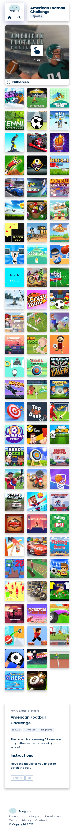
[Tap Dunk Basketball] (37, 411)
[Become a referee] (37, 434)
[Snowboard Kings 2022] (14, 98)
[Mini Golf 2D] (14, 568)
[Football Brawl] (59, 389)
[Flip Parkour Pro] (14, 165)
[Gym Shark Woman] (14, 255)
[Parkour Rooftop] (14, 344)
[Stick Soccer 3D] (59, 299)
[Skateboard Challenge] (14, 322)
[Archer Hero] (14, 613)
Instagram (34, 816)
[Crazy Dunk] (37, 299)
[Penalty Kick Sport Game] (14, 658)
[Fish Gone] (59, 546)
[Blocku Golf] (14, 232)
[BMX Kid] (37, 232)
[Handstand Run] (14, 142)
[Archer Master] (37, 456)
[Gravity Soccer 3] (37, 120)
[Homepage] (14, 8)
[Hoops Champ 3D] (59, 210)
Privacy (26, 820)
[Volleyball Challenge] (37, 501)
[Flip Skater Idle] (37, 479)
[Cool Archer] (37, 367)
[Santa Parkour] (59, 456)
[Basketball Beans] (59, 255)
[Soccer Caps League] (59, 591)
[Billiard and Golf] (59, 613)
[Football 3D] (59, 411)
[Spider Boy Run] (59, 501)
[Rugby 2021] (14, 591)
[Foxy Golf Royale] (59, 232)
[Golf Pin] (14, 367)
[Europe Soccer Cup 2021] (59, 568)
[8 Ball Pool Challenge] (37, 680)
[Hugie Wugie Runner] (59, 98)
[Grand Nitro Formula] (37, 142)
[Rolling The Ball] (59, 524)
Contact (41, 820)
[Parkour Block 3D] (37, 636)
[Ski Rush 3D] (59, 120)
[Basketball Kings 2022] (59, 142)
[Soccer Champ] (37, 658)
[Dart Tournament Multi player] (59, 367)
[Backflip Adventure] (37, 568)
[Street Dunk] (59, 636)
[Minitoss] (37, 344)
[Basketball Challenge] (59, 479)
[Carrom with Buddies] (14, 524)
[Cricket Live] (37, 187)
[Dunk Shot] (14, 277)
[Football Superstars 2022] (14, 210)
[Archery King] (14, 479)
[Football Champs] (37, 389)
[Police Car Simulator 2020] (14, 187)
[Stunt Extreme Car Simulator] (37, 546)
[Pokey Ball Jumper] (14, 636)
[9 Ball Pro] (37, 165)
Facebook (16, 816)
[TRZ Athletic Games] (59, 658)
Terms (13, 820)
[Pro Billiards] (37, 210)
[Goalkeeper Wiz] (14, 389)
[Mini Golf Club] (59, 165)
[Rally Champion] (14, 501)
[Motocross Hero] (37, 613)
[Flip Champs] (14, 546)
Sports (35, 710)
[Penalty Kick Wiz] (37, 98)
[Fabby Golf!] (37, 255)
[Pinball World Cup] (59, 277)
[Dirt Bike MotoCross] (37, 277)
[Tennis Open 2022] (14, 120)
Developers (53, 816)
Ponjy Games (18, 710)
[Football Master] (59, 322)
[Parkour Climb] (37, 524)
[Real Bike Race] (37, 591)
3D (29, 778)
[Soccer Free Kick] (37, 322)
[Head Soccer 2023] (14, 456)
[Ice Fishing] (14, 299)
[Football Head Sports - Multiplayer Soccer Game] (59, 434)
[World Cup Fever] (14, 434)
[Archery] (14, 411)
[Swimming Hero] (14, 680)
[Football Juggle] (59, 344)
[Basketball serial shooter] (59, 187)
